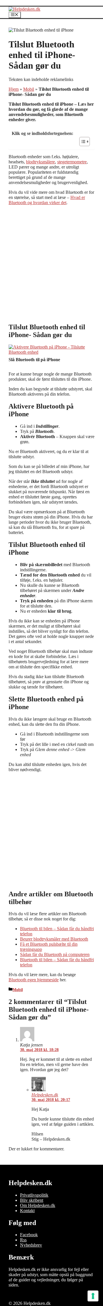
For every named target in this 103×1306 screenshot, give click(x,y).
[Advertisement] (51, 264)
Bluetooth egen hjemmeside (34, 979)
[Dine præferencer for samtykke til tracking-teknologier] (93, 1295)
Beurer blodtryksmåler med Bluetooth (54, 939)
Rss (23, 1239)
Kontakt (27, 1210)
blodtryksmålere (40, 161)
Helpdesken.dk (44, 1094)
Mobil (28, 89)
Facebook (29, 1234)
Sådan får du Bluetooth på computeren (55, 954)
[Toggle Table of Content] (81, 141)
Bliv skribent (31, 1200)
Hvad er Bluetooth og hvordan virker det (47, 200)
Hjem (14, 89)
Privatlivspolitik (34, 1195)
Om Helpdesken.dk (37, 1205)
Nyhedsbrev (31, 1245)
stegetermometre (72, 161)
